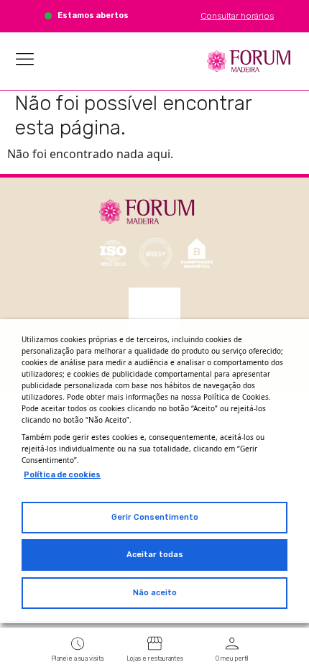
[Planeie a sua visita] (78, 643)
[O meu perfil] (232, 643)
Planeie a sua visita (77, 658)
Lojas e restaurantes (154, 658)
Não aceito (155, 592)
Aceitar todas (154, 554)
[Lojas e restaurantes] (154, 643)
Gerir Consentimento (154, 517)
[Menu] (25, 59)
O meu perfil (232, 658)
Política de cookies (62, 474)
